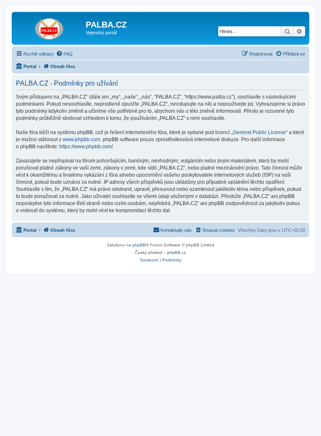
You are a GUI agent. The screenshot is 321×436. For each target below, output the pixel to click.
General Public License (259, 132)
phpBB (139, 245)
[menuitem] (64, 54)
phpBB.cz (176, 252)
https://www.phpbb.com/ (86, 147)
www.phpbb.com (81, 139)
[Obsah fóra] (50, 27)
